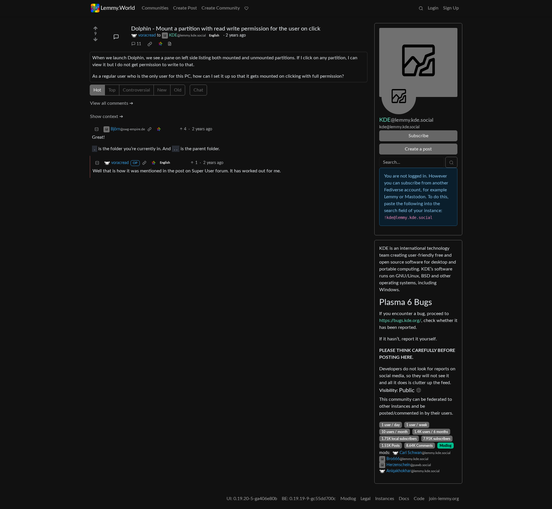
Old (177, 90)
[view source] (169, 44)
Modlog (445, 445)
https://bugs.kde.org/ (400, 320)
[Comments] (116, 36)
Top (112, 90)
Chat (198, 90)
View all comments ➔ (111, 103)
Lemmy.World (118, 8)
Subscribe (418, 136)
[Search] (420, 8)
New (162, 90)
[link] (150, 44)
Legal (366, 498)
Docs (404, 498)
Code (419, 498)
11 (139, 44)
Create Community (221, 8)
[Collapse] (96, 129)
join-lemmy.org (444, 498)
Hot (97, 90)
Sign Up (451, 8)
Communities (155, 8)
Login (433, 8)
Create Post (185, 8)
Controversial (136, 90)
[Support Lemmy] (246, 8)
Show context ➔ (106, 116)
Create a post (418, 149)
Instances (384, 498)
